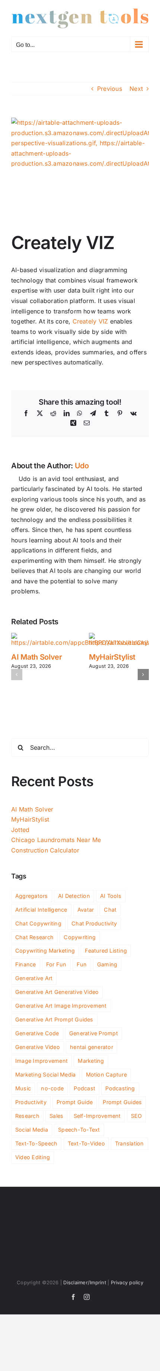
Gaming (107, 964)
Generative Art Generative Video (57, 992)
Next (136, 88)
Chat (110, 909)
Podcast (84, 1088)
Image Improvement (41, 1061)
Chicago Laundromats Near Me (56, 840)
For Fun (56, 964)
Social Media (31, 1129)
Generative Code (37, 1033)
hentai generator (91, 1047)
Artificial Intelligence (41, 909)
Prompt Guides (122, 1102)
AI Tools (110, 896)
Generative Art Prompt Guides (54, 1019)
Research (27, 1116)
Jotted (20, 829)
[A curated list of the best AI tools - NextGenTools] (80, 18)
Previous (109, 88)
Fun (82, 964)
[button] (16, 674)
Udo (82, 465)
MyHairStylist (112, 657)
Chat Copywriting (38, 923)
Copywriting (80, 937)
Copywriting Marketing (45, 950)
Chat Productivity (94, 923)
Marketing (91, 1061)
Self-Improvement (97, 1116)
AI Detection (74, 896)
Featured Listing (106, 950)
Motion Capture (106, 1074)
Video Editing (32, 1157)
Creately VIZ (90, 321)
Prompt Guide (75, 1102)
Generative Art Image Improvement (61, 1005)
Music (23, 1088)
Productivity (31, 1102)
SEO (136, 1116)
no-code (52, 1088)
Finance (25, 964)
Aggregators (31, 896)
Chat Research (34, 937)
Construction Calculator (45, 850)
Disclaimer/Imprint (84, 1282)
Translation (129, 1143)
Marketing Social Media (45, 1074)
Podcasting (120, 1088)
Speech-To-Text (79, 1129)
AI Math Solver (36, 657)
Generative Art (33, 978)
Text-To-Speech (36, 1143)
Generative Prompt (93, 1033)
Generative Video (37, 1047)
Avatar (85, 909)
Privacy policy (127, 1282)
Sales (56, 1116)
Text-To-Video (86, 1143)
